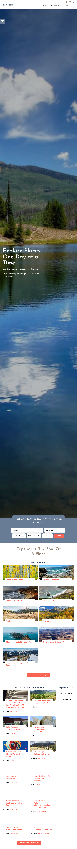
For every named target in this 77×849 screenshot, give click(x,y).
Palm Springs (14, 734)
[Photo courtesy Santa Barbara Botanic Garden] (15, 817)
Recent (70, 688)
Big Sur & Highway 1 (52, 580)
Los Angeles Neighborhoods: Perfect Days (40, 729)
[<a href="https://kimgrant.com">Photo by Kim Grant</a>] (56, 628)
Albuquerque (14, 760)
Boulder (9, 621)
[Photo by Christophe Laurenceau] (20, 649)
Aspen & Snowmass (14, 580)
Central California (14, 601)
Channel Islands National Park (19, 642)
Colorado (47, 621)
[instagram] (70, 2)
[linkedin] (73, 2)
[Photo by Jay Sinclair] (15, 766)
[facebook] (66, 2)
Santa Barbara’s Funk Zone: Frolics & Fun (15, 803)
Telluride (40, 707)
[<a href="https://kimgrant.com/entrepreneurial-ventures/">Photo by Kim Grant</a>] (15, 690)
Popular (62, 688)
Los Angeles (13, 711)
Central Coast (49, 601)
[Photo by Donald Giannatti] (20, 565)
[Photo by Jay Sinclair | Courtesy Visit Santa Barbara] (43, 790)
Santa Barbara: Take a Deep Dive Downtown (42, 778)
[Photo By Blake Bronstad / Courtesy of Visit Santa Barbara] (15, 790)
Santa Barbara (14, 782)
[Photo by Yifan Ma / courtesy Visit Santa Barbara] (43, 766)
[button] (73, 6)
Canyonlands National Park (55, 642)
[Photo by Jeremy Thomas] (20, 607)
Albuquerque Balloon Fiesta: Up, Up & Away (15, 754)
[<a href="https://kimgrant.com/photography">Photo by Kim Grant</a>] (56, 565)
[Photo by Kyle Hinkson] (15, 742)
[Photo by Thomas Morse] (56, 607)
